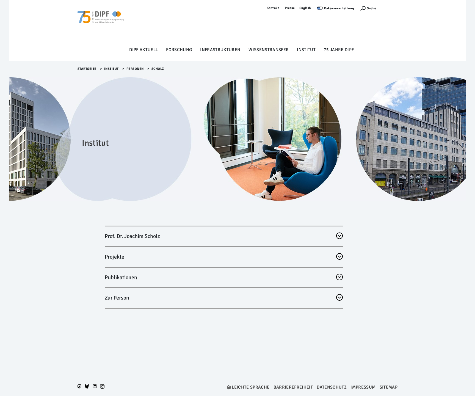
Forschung (179, 49)
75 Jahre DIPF (339, 49)
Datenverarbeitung (339, 8)
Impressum (362, 387)
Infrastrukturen (220, 49)
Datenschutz (332, 387)
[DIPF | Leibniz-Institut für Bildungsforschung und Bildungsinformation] (101, 25)
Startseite (87, 69)
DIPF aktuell (143, 49)
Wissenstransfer (268, 49)
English (305, 8)
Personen (135, 69)
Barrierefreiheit (293, 387)
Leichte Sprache (250, 387)
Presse (290, 8)
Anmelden (389, 8)
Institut (306, 49)
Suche (371, 8)
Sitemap (388, 387)
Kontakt (273, 8)
